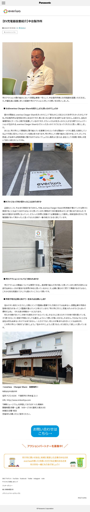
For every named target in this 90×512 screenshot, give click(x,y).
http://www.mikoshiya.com (19, 400)
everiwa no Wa (10, 32)
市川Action (22, 28)
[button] (3, 3)
